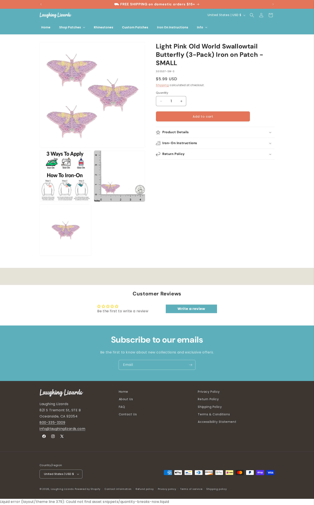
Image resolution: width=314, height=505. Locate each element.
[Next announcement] (273, 4)
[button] (252, 15)
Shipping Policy (210, 407)
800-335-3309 (52, 422)
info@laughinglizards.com (62, 428)
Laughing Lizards (62, 489)
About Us (126, 399)
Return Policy (208, 399)
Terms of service (191, 489)
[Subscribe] (190, 365)
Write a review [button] (191, 308)
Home (123, 392)
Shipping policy (216, 489)
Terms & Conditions (214, 414)
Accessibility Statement (217, 422)
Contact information (118, 489)
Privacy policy (167, 489)
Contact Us (128, 414)
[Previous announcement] (41, 4)
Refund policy (145, 489)
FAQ (122, 407)
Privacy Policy (209, 392)
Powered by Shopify (88, 489)
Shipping (162, 85)
